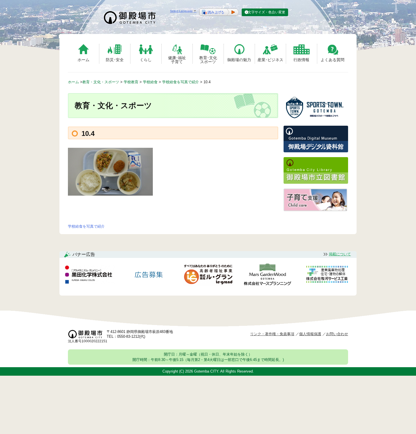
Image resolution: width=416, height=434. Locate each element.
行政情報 (301, 59)
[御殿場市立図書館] (316, 182)
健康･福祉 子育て (177, 59)
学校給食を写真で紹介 (86, 226)
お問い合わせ (337, 334)
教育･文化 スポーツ (208, 59)
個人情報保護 (310, 334)
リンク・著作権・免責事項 (272, 334)
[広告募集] (149, 275)
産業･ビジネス (270, 59)
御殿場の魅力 (239, 59)
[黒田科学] (89, 275)
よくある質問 (332, 59)
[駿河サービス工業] (327, 275)
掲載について (340, 254)
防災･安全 (115, 59)
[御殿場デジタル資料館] (316, 150)
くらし (146, 59)
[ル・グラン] (208, 275)
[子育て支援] (315, 209)
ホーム (83, 59)
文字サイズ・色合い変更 (266, 12)
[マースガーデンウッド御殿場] (267, 275)
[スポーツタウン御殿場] (316, 119)
